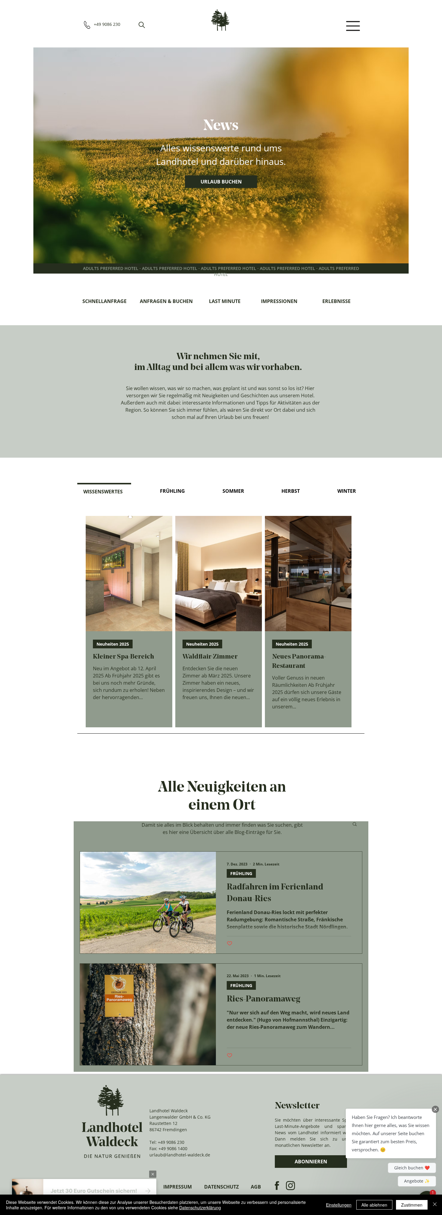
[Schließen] (434, 1204)
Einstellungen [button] (338, 1205)
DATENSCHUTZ (221, 1186)
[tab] (104, 491)
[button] (142, 25)
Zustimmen (411, 1205)
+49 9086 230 (171, 1142)
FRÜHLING (241, 873)
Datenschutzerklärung (200, 1207)
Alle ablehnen (374, 1205)
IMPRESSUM (177, 1186)
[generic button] (152, 1174)
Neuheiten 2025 (113, 644)
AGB (256, 1186)
